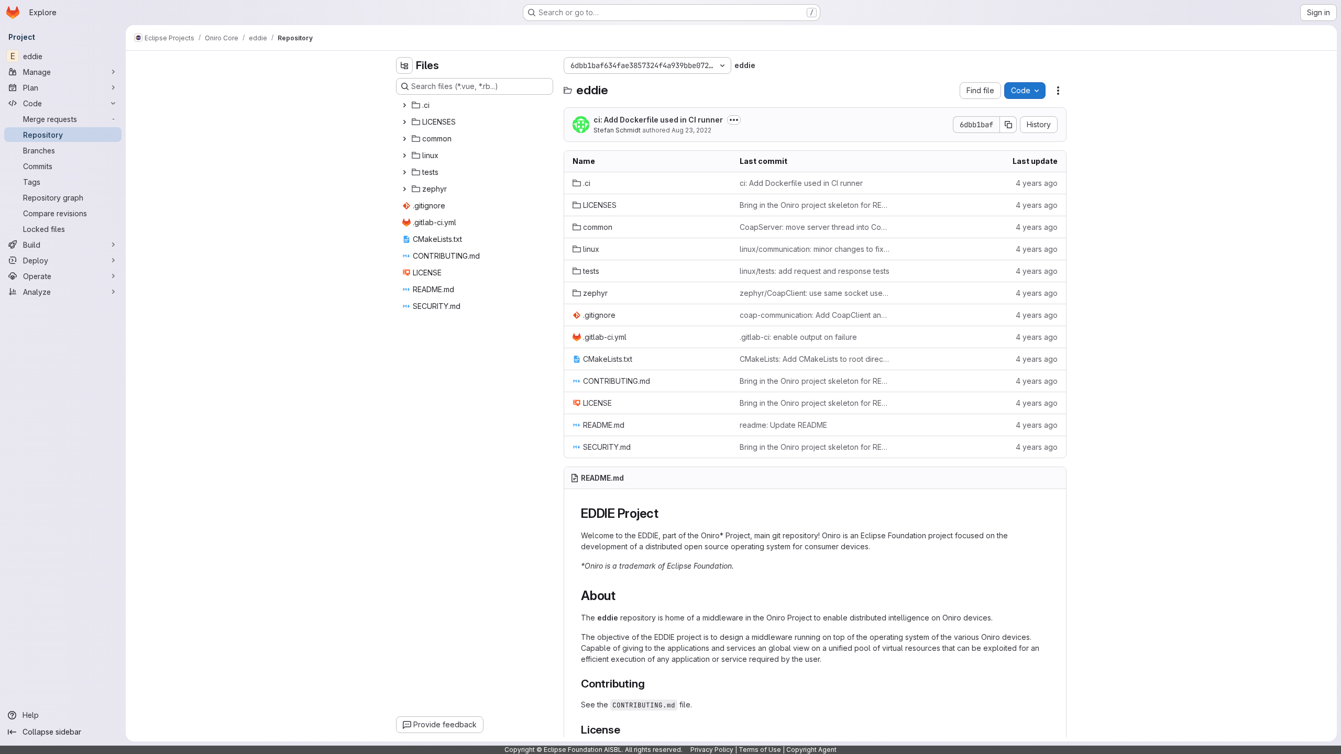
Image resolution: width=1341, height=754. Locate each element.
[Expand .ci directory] (404, 105)
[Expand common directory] (404, 138)
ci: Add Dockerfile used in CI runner (658, 119)
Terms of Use (760, 749)
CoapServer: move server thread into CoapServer (815, 227)
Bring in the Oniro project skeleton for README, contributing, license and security (815, 205)
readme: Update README (783, 424)
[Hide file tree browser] (404, 65)
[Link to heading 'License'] (626, 729)
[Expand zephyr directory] (404, 189)
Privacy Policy (711, 749)
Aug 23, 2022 (691, 130)
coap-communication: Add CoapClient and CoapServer (815, 315)
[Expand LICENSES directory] (404, 122)
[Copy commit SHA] (1008, 124)
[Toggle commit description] (734, 120)
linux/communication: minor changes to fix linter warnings (815, 249)
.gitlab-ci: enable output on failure (798, 336)
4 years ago (1037, 183)
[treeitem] (475, 105)
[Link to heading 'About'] (622, 595)
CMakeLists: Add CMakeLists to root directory (815, 358)
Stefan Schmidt (617, 130)
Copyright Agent (811, 749)
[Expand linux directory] (404, 155)
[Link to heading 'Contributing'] (650, 683)
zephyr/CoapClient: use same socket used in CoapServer (815, 293)
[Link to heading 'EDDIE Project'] (665, 513)
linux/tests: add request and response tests (814, 271)
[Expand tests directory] (404, 172)
